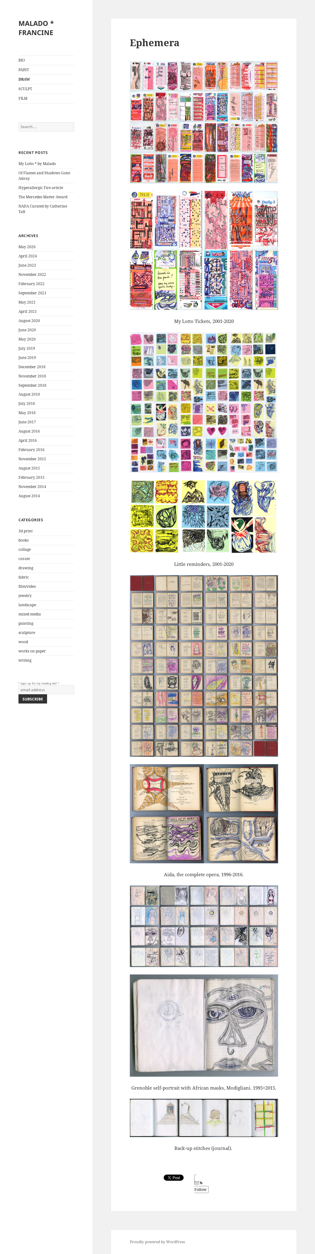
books (23, 540)
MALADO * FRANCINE (36, 27)
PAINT (23, 69)
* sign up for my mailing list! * (38, 683)
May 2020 (27, 339)
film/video (27, 586)
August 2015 (29, 468)
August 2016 (29, 431)
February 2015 (31, 477)
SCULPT (25, 88)
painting (25, 623)
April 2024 (27, 256)
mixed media (29, 614)
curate (24, 558)
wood (23, 641)
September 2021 (32, 293)
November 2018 (32, 376)
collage (24, 549)
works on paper (32, 651)
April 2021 (27, 311)
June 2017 (27, 422)
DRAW (24, 79)
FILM (22, 98)
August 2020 (29, 320)
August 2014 (29, 495)
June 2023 (27, 265)
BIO (21, 60)
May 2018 (27, 412)
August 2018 (29, 394)
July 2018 (26, 403)
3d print (25, 531)
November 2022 (32, 274)
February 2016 (31, 449)
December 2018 (32, 366)
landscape (27, 604)
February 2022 (31, 283)
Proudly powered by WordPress (157, 1241)
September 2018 (32, 385)
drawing (25, 568)
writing (24, 660)
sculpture (26, 632)
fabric (23, 577)
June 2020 (27, 330)
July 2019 (26, 348)
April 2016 (27, 440)
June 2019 (27, 357)
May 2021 (27, 302)
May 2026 (27, 246)
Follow (200, 1189)
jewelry (25, 595)
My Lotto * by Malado (37, 163)
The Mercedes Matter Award (42, 197)
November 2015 (32, 459)
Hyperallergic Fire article (40, 187)
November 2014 (32, 486)
